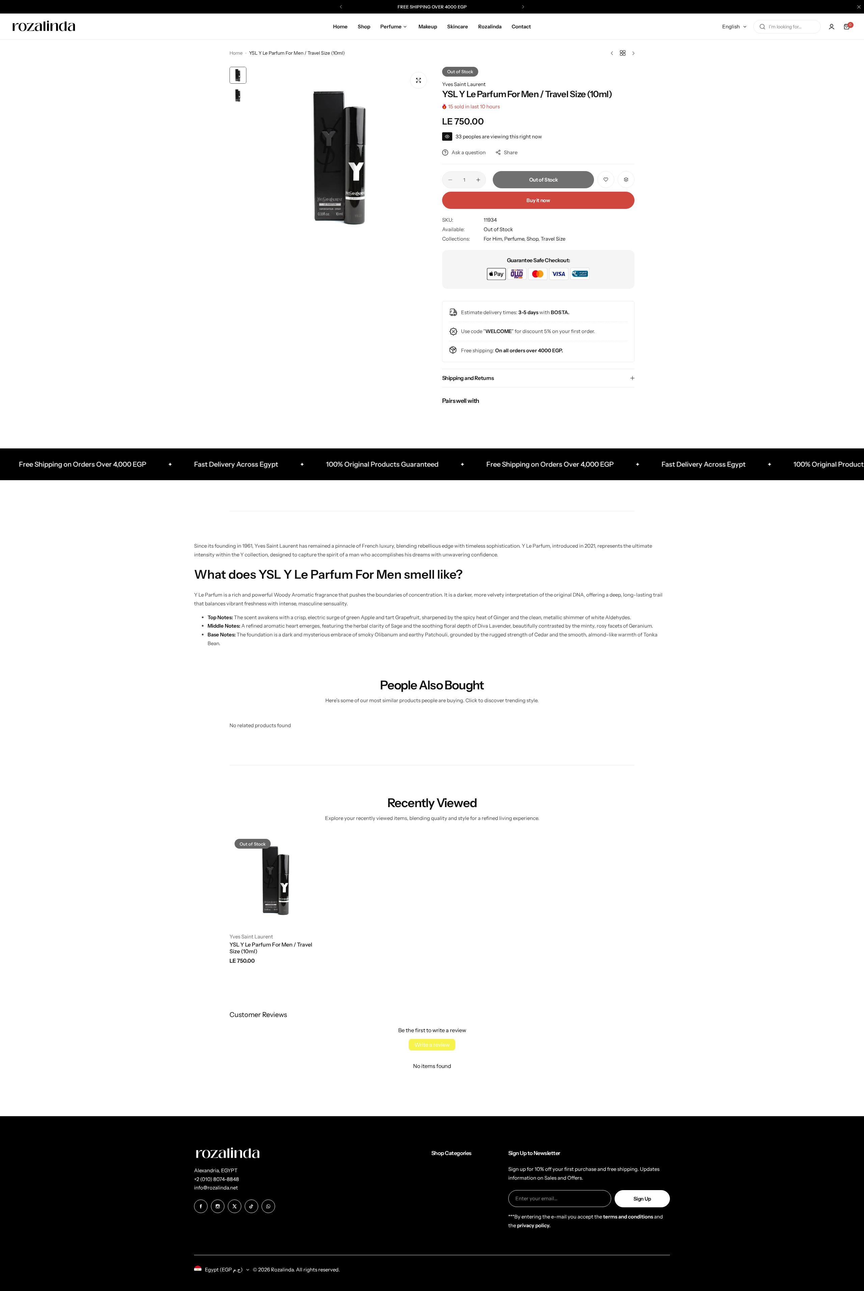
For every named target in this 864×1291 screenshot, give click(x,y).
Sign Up (642, 1199)
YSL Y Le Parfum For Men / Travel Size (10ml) (271, 948)
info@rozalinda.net (216, 1187)
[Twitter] (234, 1206)
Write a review (432, 1044)
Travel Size (553, 239)
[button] (341, 7)
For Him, (494, 239)
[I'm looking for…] (762, 26)
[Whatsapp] (268, 1206)
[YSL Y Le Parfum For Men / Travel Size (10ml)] (276, 881)
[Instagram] (217, 1206)
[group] (341, 158)
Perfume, (515, 239)
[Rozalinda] (44, 26)
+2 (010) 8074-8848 (216, 1179)
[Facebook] (201, 1206)
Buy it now (538, 200)
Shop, (533, 239)
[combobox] (787, 26)
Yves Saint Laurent (464, 84)
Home (236, 53)
